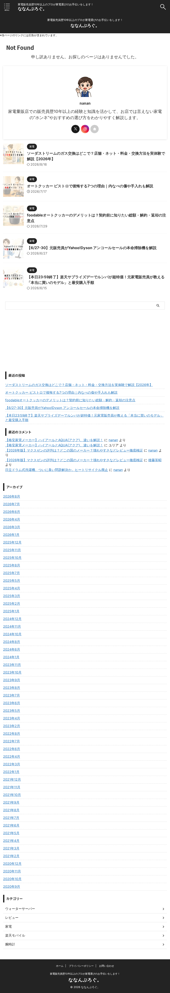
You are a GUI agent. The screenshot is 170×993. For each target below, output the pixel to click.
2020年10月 (12, 879)
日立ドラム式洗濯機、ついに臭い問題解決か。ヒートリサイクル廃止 (56, 470)
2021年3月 (11, 848)
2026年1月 (11, 535)
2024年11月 (12, 626)
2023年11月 (12, 665)
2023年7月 (11, 695)
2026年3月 (11, 527)
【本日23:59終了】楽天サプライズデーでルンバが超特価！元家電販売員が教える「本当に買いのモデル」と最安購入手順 (84, 417)
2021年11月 (11, 787)
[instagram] (85, 129)
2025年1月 (11, 611)
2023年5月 (11, 711)
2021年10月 (12, 795)
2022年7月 (11, 741)
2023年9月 (11, 680)
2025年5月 (11, 580)
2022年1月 (11, 772)
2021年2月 (11, 856)
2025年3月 (11, 596)
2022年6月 (11, 749)
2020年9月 (11, 886)
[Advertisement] (85, 340)
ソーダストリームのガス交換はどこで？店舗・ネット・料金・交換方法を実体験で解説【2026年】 (79, 385)
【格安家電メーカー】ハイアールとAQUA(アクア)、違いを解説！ (54, 440)
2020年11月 (12, 871)
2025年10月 (12, 558)
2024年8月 (11, 642)
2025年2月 (11, 603)
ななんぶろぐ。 (32, 8)
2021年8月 (11, 810)
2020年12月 (12, 864)
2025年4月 (11, 588)
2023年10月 (12, 672)
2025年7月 (11, 573)
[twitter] (75, 129)
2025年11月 (12, 550)
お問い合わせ (106, 965)
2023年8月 (11, 688)
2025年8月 (11, 565)
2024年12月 (12, 619)
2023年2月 (11, 726)
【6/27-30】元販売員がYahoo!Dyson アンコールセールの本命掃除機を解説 (92, 248)
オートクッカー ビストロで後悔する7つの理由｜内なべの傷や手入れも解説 (90, 186)
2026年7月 (11, 504)
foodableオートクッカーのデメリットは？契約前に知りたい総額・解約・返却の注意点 (70, 400)
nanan (113, 440)
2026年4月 (11, 519)
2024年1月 (11, 657)
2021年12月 (12, 779)
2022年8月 (11, 733)
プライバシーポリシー (81, 965)
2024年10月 (12, 634)
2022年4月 (11, 756)
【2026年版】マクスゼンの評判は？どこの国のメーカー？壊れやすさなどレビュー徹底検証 (74, 450)
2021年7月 (11, 818)
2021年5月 (11, 833)
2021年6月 (11, 825)
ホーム (59, 965)
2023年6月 (11, 703)
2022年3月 (11, 764)
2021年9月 (11, 802)
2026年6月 (11, 512)
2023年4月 (11, 718)
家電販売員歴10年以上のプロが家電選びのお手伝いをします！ (85, 973)
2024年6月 (11, 649)
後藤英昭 (155, 460)
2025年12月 (12, 542)
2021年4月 (11, 841)
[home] (94, 129)
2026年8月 (11, 496)
